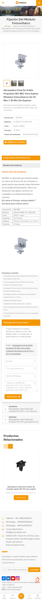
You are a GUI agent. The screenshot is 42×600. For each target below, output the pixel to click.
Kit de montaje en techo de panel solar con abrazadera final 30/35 (21, 314)
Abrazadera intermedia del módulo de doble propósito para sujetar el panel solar (21, 277)
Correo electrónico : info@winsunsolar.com (16, 530)
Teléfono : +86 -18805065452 (19, 518)
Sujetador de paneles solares (12, 300)
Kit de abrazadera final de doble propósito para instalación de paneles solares (18, 283)
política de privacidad (14, 587)
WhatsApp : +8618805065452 (19, 522)
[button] (10, 446)
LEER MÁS (20, 497)
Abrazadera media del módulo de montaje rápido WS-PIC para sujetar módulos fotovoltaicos (21, 488)
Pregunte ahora (16, 142)
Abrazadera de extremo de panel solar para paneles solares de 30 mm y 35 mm (20, 296)
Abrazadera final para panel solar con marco (17, 304)
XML (3, 587)
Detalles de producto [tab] (12, 165)
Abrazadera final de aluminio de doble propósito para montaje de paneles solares (21, 289)
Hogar (8, 26)
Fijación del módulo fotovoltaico (24, 26)
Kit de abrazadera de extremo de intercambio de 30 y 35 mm (21, 308)
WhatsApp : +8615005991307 (19, 525)
